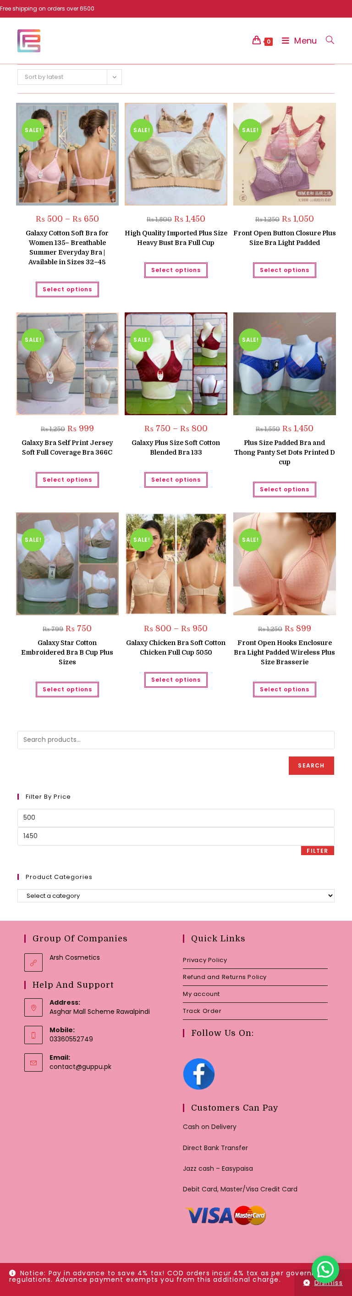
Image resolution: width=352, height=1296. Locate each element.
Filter (317, 851)
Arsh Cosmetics (75, 957)
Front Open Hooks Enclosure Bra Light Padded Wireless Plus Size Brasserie (284, 652)
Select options (67, 289)
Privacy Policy (205, 960)
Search (311, 765)
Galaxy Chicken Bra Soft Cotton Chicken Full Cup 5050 (176, 647)
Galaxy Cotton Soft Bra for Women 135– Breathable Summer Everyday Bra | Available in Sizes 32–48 (67, 247)
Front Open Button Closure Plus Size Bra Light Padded (284, 237)
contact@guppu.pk (80, 1066)
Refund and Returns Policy (225, 977)
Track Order (202, 1011)
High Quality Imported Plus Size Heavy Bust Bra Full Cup (176, 237)
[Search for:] (326, 40)
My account (201, 994)
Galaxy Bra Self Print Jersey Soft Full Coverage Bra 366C (67, 447)
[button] (88, 113)
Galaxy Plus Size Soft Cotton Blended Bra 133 (176, 447)
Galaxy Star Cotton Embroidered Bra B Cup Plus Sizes (67, 652)
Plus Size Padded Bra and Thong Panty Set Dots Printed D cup (284, 452)
